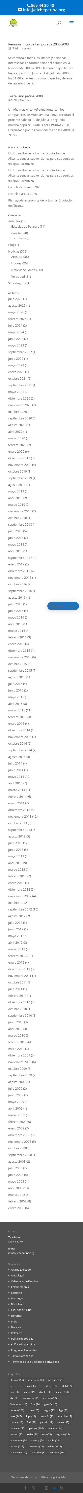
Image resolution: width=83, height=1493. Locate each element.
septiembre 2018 (20, 524)
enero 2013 (16, 883)
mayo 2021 (16, 392)
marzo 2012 (16, 949)
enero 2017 (16, 564)
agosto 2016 (17, 597)
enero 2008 (16, 1208)
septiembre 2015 (20, 670)
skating (38, 1440)
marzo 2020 (16, 438)
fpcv (35, 1404)
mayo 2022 (16, 365)
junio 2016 (15, 611)
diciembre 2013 (19, 810)
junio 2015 (15, 690)
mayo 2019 (16, 491)
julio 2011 (15, 989)
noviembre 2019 (19, 465)
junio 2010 (15, 1022)
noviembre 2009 (19, 1062)
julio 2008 (15, 1168)
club (67, 1386)
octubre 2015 (17, 664)
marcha (65, 1416)
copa (15, 1392)
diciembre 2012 (19, 889)
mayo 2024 (16, 332)
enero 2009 (16, 1128)
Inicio (14, 1321)
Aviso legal (17, 1275)
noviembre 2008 (19, 1142)
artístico (55, 1380)
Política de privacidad (23, 1344)
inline (33, 1410)
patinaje (17, 1428)
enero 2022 (16, 372)
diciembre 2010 (19, 1002)
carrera (16, 1386)
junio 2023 (15, 339)
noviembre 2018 (19, 511)
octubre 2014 (17, 743)
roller (32, 1434)
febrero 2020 (17, 445)
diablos (45, 1392)
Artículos (14, 221)
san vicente (19, 1440)
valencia (55, 1446)
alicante (17, 1380)
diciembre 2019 (19, 458)
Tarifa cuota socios (22, 1356)
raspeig (16, 1434)
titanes (17, 1446)
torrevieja (36, 1446)
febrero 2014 (17, 796)
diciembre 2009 (19, 1055)
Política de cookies (22, 1338)
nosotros (17, 233)
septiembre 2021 (20, 385)
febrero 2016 (17, 637)
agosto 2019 (17, 485)
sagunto (63, 1434)
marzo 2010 (16, 1035)
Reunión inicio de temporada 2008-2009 (38, 44)
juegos (49, 1410)
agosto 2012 (17, 916)
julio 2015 (15, 684)
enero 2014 (16, 803)
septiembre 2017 (20, 558)
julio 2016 (15, 604)
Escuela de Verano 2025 (25, 187)
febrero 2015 (17, 717)
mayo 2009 (16, 1102)
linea (16, 1416)
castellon (34, 1386)
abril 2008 (15, 1188)
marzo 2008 (16, 1195)
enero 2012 (16, 962)
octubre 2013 (17, 823)
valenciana (18, 1452)
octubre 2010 (17, 1009)
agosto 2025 (17, 305)
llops (31, 1416)
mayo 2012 (16, 936)
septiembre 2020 (20, 418)
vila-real (57, 1452)
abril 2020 (15, 432)
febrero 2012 (17, 956)
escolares (31, 1398)
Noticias (25, 100)
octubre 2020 (17, 412)
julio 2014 (15, 763)
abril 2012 (15, 942)
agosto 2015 (17, 677)
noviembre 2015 (19, 657)
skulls (54, 1440)
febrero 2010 (17, 1042)
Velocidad (18, 276)
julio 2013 (15, 843)
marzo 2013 (16, 869)
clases (52, 1386)
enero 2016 (16, 644)
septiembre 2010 (20, 1015)
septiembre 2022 (20, 352)
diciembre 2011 (19, 969)
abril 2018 (15, 551)
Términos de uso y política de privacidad (35, 1362)
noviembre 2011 (19, 976)
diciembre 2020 (19, 398)
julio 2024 (15, 325)
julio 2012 (15, 923)
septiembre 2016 (20, 591)
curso (29, 1392)
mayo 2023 (16, 345)
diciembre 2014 (19, 730)
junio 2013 (15, 850)
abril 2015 (15, 704)
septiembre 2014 (20, 750)
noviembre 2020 (19, 405)
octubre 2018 (17, 518)
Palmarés (16, 1333)
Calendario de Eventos (24, 1281)
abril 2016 (15, 624)
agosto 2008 (17, 1161)
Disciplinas (17, 1304)
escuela (50, 1398)
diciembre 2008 (19, 1135)
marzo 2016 (16, 631)
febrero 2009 (17, 1122)
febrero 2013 (17, 876)
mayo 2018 (16, 544)
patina (63, 1422)
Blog (11, 245)
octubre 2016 (17, 584)
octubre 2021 (17, 378)
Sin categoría (17, 283)
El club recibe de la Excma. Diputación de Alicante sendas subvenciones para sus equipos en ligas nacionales (41, 158)
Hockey (26, 48)
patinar (36, 1428)
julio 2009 (15, 1088)
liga (63, 1410)
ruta (47, 1434)
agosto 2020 (17, 425)
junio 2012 (15, 929)
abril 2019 (15, 498)
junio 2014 (15, 770)
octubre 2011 (17, 982)
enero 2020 (16, 451)
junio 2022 (15, 359)
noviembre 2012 (19, 896)
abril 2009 (15, 1108)
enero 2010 (16, 1049)
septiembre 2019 (20, 478)
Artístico (17, 257)
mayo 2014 (16, 777)
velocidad (39, 1452)
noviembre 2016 (19, 577)
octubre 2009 (17, 1069)
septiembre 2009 (20, 1075)
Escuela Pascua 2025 (22, 194)
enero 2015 (16, 723)
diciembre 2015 (19, 650)
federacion (18, 1404)
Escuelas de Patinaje (25, 226)
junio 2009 (15, 1095)
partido (46, 1422)
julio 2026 (15, 299)
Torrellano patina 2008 (25, 96)
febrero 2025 (17, 319)
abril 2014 (15, 783)
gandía (50, 1404)
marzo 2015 (16, 710)
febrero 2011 (17, 996)
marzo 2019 (16, 504)
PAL (31, 1422)
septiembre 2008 (20, 1155)
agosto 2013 (17, 836)
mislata (16, 1422)
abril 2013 (15, 863)
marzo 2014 (16, 790)
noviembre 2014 (19, 737)
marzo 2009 (16, 1115)
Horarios (16, 1315)
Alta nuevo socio (21, 1269)
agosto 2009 (17, 1082)
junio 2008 (15, 1175)
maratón (47, 1416)
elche (62, 1392)
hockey (17, 1410)
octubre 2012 (17, 903)
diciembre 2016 (19, 571)
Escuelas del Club (21, 1310)
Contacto (16, 1293)
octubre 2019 (17, 471)
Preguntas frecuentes (24, 1350)
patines (55, 1428)
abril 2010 (15, 1029)
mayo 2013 (16, 856)
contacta (20, 238)
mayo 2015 (16, 697)
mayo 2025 (16, 312)
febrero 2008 (17, 1201)
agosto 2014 (17, 757)
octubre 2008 (17, 1148)
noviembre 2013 (19, 816)
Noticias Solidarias (24, 270)
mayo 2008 (16, 1181)
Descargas (17, 1298)
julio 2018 (15, 531)
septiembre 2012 (20, 909)
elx (15, 1398)
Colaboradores (20, 1287)
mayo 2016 (16, 617)
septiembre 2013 (20, 830)
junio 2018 (15, 538)
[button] (63, 606)
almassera (36, 1380)
